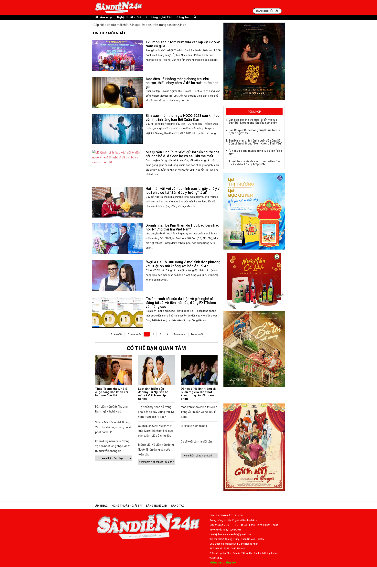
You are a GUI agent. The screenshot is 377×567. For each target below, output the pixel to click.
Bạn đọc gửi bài (267, 11)
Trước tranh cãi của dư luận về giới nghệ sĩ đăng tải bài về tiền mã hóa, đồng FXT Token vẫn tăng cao (181, 303)
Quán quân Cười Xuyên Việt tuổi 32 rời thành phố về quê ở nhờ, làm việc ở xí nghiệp (155, 430)
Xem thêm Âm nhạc (113, 458)
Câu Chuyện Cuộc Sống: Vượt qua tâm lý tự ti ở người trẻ (254, 132)
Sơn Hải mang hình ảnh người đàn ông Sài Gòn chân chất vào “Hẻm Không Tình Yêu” (255, 142)
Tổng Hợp (254, 111)
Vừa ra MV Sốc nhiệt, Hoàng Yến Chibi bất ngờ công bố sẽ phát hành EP (113, 427)
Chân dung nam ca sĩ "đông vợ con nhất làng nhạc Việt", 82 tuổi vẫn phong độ (112, 446)
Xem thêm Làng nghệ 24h (198, 455)
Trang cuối (197, 334)
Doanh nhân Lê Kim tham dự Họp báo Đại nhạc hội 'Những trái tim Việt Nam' (182, 227)
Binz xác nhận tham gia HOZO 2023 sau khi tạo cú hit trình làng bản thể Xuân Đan (183, 117)
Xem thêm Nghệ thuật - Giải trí (155, 461)
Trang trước (134, 334)
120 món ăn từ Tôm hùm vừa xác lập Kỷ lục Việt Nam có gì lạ (183, 44)
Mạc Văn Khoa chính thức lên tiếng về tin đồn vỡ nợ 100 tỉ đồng (199, 411)
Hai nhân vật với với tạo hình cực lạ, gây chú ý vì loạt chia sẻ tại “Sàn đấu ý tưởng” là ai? (183, 191)
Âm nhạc (106, 17)
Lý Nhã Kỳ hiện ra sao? (194, 425)
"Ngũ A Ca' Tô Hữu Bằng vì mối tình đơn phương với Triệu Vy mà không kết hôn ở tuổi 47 (183, 264)
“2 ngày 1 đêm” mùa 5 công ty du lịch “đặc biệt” (255, 152)
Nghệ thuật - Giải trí (132, 17)
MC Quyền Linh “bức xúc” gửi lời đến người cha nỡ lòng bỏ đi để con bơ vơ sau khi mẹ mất (182, 154)
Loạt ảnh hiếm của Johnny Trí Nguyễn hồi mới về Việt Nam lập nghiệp (153, 394)
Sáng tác (183, 17)
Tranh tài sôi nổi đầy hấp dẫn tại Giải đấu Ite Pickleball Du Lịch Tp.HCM (255, 163)
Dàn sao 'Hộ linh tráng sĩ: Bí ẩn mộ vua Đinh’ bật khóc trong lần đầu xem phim (198, 394)
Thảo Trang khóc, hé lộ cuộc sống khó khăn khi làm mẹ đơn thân (111, 392)
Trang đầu (116, 334)
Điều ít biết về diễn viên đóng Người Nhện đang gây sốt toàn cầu (156, 449)
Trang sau (179, 334)
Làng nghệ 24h (162, 17)
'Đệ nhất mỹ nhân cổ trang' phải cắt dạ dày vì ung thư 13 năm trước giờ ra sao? (156, 411)
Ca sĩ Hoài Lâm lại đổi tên (196, 441)
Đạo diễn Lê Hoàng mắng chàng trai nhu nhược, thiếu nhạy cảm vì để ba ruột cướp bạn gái (182, 83)
